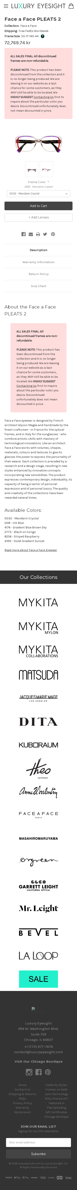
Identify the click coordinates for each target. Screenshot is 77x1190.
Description (38, 250)
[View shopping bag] (71, 6)
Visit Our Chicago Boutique (38, 1061)
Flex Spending (56, 1107)
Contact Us (22, 1089)
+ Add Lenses (38, 217)
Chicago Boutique (56, 1117)
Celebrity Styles (56, 1085)
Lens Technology (56, 1094)
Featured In (56, 1103)
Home (22, 1085)
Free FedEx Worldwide (33, 31)
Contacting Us (44, 97)
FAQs (22, 1098)
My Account (22, 1112)
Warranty (22, 1107)
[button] (38, 602)
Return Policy (39, 274)
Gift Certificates (56, 1112)
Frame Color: (38, 182)
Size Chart (38, 286)
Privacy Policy (22, 1103)
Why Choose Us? (56, 1098)
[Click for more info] (41, 36)
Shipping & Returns (22, 1094)
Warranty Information (38, 262)
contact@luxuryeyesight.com (38, 1052)
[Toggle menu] (6, 6)
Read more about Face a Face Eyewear (30, 550)
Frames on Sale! (56, 1089)
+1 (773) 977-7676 (38, 1047)
